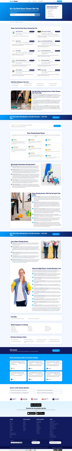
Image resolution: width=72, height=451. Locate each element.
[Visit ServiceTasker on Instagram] (16, 442)
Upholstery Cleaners (13, 330)
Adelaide (24, 427)
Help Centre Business (53, 435)
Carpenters (38, 426)
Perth (24, 426)
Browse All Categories (53, 427)
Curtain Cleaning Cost (20, 262)
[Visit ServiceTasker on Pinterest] (13, 442)
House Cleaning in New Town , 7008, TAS (35, 372)
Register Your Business (54, 442)
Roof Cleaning (47, 330)
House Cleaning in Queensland (28, 339)
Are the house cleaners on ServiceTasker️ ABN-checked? (45, 390)
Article (11, 425)
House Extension (38, 421)
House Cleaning (30, 330)
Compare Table (52, 429)
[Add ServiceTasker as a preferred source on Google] (36, 405)
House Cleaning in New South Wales (41, 339)
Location (24, 421)
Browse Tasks (52, 434)
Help (10, 431)
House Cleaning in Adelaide (53, 83)
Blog (10, 422)
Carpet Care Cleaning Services (46, 50)
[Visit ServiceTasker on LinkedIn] (18, 442)
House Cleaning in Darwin (52, 85)
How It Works (52, 426)
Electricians (38, 433)
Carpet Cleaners (13, 326)
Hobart (24, 430)
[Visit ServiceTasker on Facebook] (11, 442)
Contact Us (11, 427)
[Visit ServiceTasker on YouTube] (20, 442)
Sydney (24, 422)
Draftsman (37, 425)
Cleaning (37, 430)
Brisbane (24, 425)
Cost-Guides (11, 423)
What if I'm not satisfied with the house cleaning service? (45, 392)
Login (54, 1)
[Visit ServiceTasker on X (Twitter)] (15, 442)
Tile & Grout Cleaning (48, 329)
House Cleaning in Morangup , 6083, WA (53, 372)
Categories (11, 429)
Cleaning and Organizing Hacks (18, 257)
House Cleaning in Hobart (40, 85)
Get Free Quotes (35, 442)
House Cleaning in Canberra (28, 85)
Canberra (24, 429)
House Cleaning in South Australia (54, 339)
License (51, 430)
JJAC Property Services (19, 31)
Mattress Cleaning (13, 329)
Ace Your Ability (18, 50)
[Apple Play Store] (31, 413)
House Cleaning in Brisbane (28, 83)
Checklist (11, 426)
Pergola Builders (38, 422)
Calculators (11, 430)
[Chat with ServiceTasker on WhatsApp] (21, 442)
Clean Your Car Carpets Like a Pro (52, 309)
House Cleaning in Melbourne (15, 83)
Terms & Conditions (52, 421)
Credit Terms (51, 431)
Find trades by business (13, 434)
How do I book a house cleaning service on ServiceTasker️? (18, 390)
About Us (11, 421)
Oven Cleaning (30, 329)
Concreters (38, 431)
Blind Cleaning (47, 326)
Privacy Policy (52, 422)
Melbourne (24, 423)
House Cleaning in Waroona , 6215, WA (17, 372)
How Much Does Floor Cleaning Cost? (33, 318)
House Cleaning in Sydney (40, 83)
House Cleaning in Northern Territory (54, 341)
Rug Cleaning (30, 326)
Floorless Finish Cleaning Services (21, 60)
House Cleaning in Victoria (14, 339)
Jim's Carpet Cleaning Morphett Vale (46, 41)
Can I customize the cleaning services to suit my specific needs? (19, 392)
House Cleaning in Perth (14, 85)
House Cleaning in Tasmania (40, 341)
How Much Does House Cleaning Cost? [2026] (17, 318)
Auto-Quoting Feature (53, 425)
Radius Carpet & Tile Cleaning (45, 31)
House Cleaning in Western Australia (16, 341)
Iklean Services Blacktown (45, 60)
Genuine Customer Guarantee (54, 423)
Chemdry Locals (18, 41)
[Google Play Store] (40, 413)
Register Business (59, 1)
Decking (37, 423)
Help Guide (51, 433)
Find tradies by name (13, 433)
